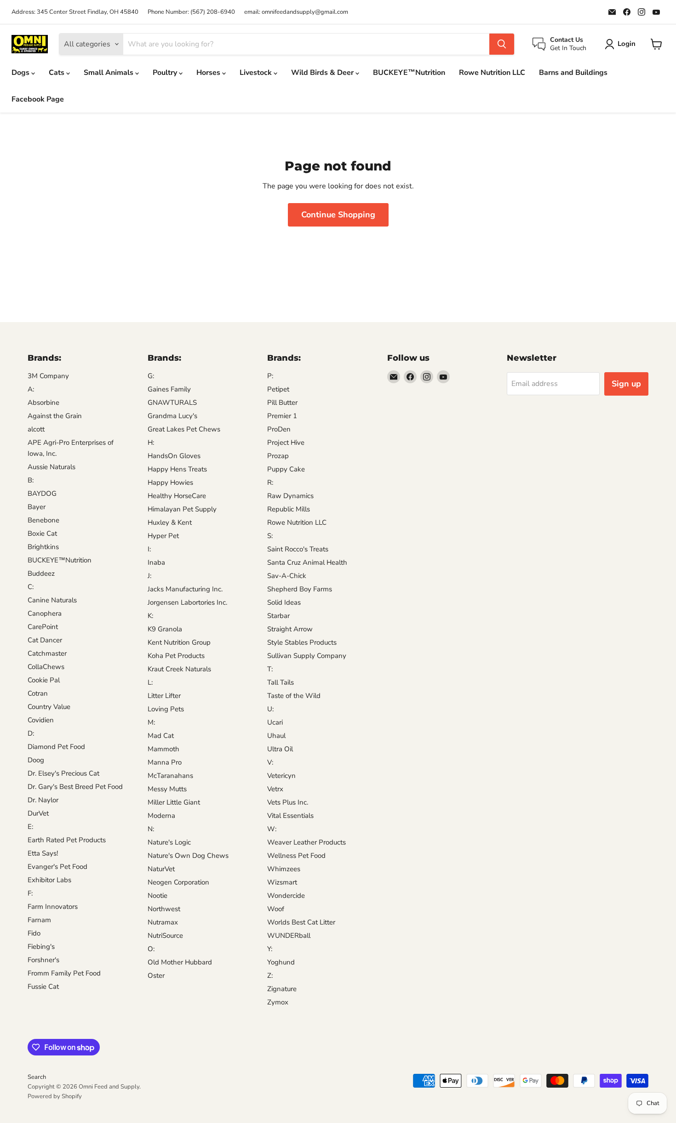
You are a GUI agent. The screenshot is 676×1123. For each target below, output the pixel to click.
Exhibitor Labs (49, 880)
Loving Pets (166, 709)
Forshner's (43, 959)
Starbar (278, 615)
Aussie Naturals (51, 466)
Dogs (21, 73)
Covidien (41, 720)
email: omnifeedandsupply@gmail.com (296, 12)
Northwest (164, 908)
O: (151, 948)
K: (150, 615)
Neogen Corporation (178, 882)
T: (270, 669)
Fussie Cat (43, 986)
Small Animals (109, 73)
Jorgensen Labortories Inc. (187, 602)
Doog (36, 760)
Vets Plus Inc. (287, 802)
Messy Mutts (167, 789)
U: (270, 709)
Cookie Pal (44, 680)
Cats (57, 73)
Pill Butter (282, 402)
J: (149, 575)
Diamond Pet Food (56, 746)
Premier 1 (282, 415)
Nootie (157, 895)
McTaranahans (170, 775)
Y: (269, 948)
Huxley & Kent (170, 522)
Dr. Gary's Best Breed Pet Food (75, 786)
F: (30, 893)
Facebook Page (37, 99)
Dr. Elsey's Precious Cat (63, 773)
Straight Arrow (290, 629)
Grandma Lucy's (172, 415)
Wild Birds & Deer (323, 73)
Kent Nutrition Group (179, 642)
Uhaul (276, 735)
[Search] (501, 44)
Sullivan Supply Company (306, 655)
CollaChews (46, 666)
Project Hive (285, 442)
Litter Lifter (164, 695)
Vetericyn (281, 775)
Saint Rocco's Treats (297, 549)
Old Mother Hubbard (180, 962)
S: (270, 535)
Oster (156, 975)
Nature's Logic (169, 842)
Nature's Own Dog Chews (188, 855)
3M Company (48, 375)
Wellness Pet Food (296, 855)
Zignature (282, 988)
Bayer (37, 506)
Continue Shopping (338, 214)
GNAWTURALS (172, 402)
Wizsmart (282, 882)
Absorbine (43, 402)
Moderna (161, 815)
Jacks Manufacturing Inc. (185, 589)
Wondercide (286, 895)
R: (270, 482)
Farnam (39, 919)
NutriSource (165, 935)
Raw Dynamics (290, 495)
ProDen (279, 429)
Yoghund (281, 962)
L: (150, 682)
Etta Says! (43, 853)
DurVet (38, 813)
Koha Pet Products (176, 655)
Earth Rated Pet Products (67, 840)
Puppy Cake (286, 469)
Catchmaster (47, 653)
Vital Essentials (290, 815)
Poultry (166, 73)
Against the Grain (55, 415)
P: (270, 375)
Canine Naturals (52, 600)
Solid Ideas (284, 602)
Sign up (626, 383)
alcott (36, 429)
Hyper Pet (163, 535)
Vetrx (275, 789)
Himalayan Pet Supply (182, 509)
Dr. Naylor (43, 800)
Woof (275, 908)
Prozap (278, 455)
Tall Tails (280, 682)
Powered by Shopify (55, 1096)
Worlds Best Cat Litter (301, 922)
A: (31, 389)
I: (149, 549)
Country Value (49, 706)
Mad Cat (161, 735)
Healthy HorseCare (177, 495)
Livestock (257, 73)
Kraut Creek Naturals (179, 669)
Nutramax (163, 922)
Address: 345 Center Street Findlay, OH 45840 (74, 12)
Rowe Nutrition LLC (492, 73)
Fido (34, 933)
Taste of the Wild (294, 695)
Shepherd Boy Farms (299, 589)
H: (151, 442)
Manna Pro (165, 762)
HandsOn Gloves (174, 455)
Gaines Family (169, 389)
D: (31, 733)
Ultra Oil (280, 749)
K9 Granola (165, 629)
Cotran (38, 693)
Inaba (156, 562)
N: (151, 829)
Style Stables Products (302, 642)
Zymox (277, 1002)
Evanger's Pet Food (57, 866)
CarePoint (43, 626)
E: (30, 826)
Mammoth (163, 749)
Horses (209, 73)
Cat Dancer (45, 640)
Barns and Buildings (573, 73)
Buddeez (41, 573)
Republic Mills (288, 509)
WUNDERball (288, 935)
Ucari (275, 722)
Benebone (43, 520)
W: (271, 829)
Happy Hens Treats (177, 469)
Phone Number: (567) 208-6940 (191, 12)
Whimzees (283, 868)
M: (151, 722)
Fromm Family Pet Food (64, 973)
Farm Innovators (53, 906)
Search (37, 1077)
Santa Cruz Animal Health (307, 562)
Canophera (45, 613)
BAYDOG (42, 493)
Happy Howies (170, 482)
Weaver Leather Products (306, 842)
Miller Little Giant (174, 802)
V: (270, 762)
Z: (270, 975)
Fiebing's (41, 946)
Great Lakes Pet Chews (184, 429)
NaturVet (161, 868)
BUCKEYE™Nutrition (409, 73)
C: (31, 586)
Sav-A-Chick (286, 575)
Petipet (278, 389)
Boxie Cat (42, 533)
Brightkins (43, 546)
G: (151, 375)
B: (31, 480)
